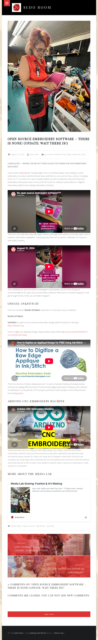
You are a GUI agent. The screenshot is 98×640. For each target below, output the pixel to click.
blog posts (18, 393)
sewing (51, 526)
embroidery (17, 526)
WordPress (41, 633)
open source (29, 526)
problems (41, 526)
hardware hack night (62, 154)
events (50, 154)
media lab (76, 154)
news (83, 154)
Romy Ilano (34, 154)
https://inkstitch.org (16, 325)
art (45, 154)
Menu (7, 3)
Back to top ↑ (59, 633)
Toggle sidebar (49, 614)
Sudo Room (37, 7)
